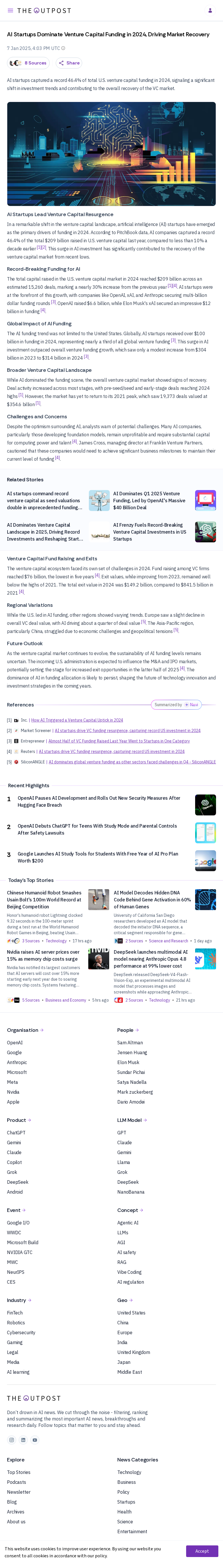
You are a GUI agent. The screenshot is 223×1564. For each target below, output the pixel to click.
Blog (12, 1502)
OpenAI (15, 1042)
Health (124, 1512)
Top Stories (18, 1472)
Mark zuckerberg (135, 1092)
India (122, 1342)
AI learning (18, 1372)
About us (16, 1521)
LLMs (122, 1232)
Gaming (15, 1342)
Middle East (129, 1372)
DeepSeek (17, 1182)
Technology (129, 1472)
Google (14, 1052)
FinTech (15, 1313)
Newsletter (18, 1492)
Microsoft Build (22, 1242)
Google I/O (18, 1223)
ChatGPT (16, 1133)
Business (126, 1482)
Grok (12, 1172)
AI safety (126, 1252)
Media (13, 1362)
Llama (123, 1162)
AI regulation (130, 1282)
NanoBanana (131, 1192)
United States (131, 1313)
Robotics (16, 1323)
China (123, 1323)
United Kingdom (133, 1352)
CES (11, 1282)
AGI (121, 1242)
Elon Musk (128, 1062)
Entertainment (132, 1531)
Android (15, 1192)
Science (125, 1521)
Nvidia (13, 1092)
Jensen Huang (132, 1052)
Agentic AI (128, 1223)
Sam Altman (130, 1042)
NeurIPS (15, 1272)
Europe (124, 1332)
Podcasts (16, 1482)
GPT (121, 1133)
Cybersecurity (21, 1332)
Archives (15, 1512)
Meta (12, 1082)
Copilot (14, 1162)
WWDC (14, 1232)
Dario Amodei (131, 1102)
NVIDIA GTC (20, 1252)
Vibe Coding (129, 1272)
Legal (12, 1352)
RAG (121, 1262)
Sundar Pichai (131, 1072)
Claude (14, 1152)
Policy (123, 1492)
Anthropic (17, 1062)
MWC (12, 1262)
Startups (126, 1502)
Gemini (14, 1142)
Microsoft (17, 1072)
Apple (13, 1102)
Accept (202, 1551)
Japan (123, 1362)
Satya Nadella (132, 1082)
